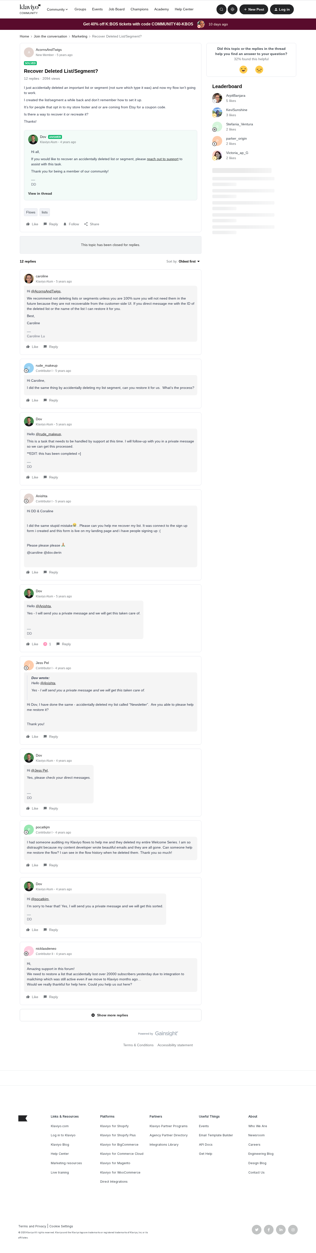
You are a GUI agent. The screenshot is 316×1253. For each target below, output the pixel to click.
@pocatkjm (40, 899)
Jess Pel (42, 663)
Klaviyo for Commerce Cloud (121, 1154)
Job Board (117, 9)
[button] (253, 9)
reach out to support (162, 159)
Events (97, 9)
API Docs (206, 1144)
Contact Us (256, 1172)
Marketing (79, 36)
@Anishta (43, 606)
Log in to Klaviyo (63, 1135)
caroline (42, 276)
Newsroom (256, 1135)
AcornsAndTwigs (49, 50)
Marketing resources (66, 1163)
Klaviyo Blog (60, 1144)
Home (24, 36)
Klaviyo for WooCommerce (120, 1172)
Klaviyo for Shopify (114, 1126)
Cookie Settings (61, 1226)
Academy (161, 9)
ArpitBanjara (235, 95)
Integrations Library (164, 1144)
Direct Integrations (114, 1181)
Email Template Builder (216, 1135)
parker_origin (236, 138)
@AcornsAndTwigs (45, 291)
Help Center (184, 9)
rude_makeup (47, 365)
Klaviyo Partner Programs (169, 1126)
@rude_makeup (48, 434)
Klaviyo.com (60, 1126)
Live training (60, 1172)
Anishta (41, 496)
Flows (30, 212)
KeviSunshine (236, 110)
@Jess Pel (39, 770)
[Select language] (232, 9)
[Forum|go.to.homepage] (30, 9)
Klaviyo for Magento (115, 1163)
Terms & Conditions (138, 1045)
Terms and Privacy (32, 1226)
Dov (43, 137)
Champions (139, 9)
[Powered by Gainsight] (158, 1035)
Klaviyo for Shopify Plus (118, 1135)
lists (45, 212)
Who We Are (257, 1126)
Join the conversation (50, 36)
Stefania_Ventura (239, 124)
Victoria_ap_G (237, 153)
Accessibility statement (175, 1045)
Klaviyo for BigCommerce (119, 1144)
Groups (80, 9)
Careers (254, 1144)
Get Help (205, 1154)
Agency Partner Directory (169, 1135)
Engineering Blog (261, 1154)
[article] (110, 312)
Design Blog (257, 1163)
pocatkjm (43, 827)
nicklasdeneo (46, 948)
